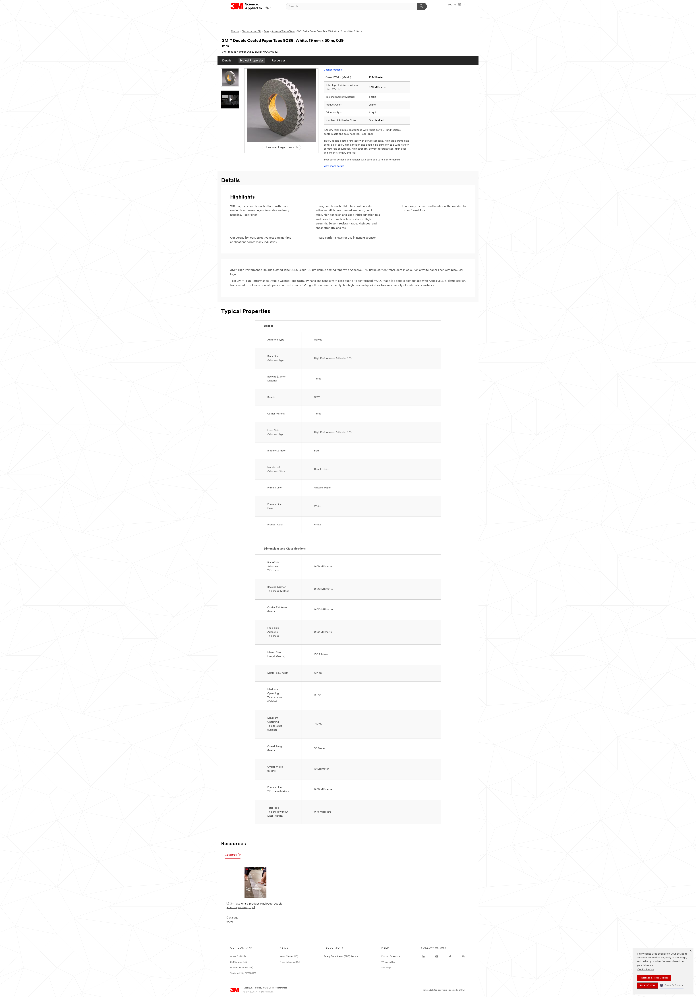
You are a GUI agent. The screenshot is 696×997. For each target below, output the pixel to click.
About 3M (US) (238, 956)
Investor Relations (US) (241, 968)
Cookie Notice (645, 969)
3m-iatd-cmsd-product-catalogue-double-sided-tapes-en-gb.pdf (255, 905)
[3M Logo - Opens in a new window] (251, 6)
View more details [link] (334, 166)
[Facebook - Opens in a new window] (450, 956)
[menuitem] (226, 60)
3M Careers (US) (239, 962)
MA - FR (452, 5)
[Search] (422, 6)
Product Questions (390, 956)
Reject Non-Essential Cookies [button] (654, 978)
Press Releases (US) (289, 962)
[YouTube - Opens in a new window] (437, 956)
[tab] (233, 855)
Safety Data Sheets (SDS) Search (341, 956)
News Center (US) (288, 956)
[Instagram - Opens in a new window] (463, 956)
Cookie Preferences (278, 988)
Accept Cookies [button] (647, 985)
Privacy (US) (260, 988)
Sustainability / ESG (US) (243, 973)
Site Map (386, 968)
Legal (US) (248, 988)
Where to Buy (388, 962)
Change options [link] (333, 70)
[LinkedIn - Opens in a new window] (423, 956)
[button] (671, 985)
